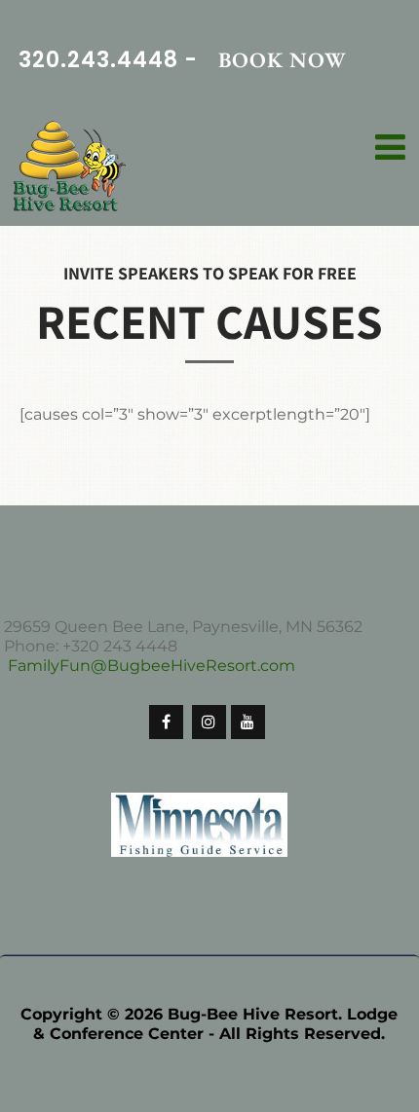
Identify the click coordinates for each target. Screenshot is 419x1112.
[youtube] (248, 722)
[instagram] (209, 722)
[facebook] (166, 722)
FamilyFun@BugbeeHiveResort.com (151, 665)
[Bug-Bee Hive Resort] (70, 168)
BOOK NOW (282, 60)
